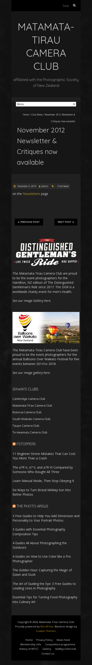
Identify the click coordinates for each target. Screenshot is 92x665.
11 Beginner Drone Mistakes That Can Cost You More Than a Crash (44, 456)
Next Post (64, 222)
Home (26, 114)
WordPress (46, 626)
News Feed (63, 640)
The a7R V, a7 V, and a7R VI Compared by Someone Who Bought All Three (43, 469)
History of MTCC (28, 648)
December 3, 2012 (26, 186)
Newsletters (31, 194)
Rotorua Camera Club (27, 412)
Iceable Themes (45, 631)
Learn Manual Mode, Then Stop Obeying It (43, 481)
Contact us (48, 653)
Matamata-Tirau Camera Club (32, 405)
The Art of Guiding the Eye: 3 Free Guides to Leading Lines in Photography (44, 586)
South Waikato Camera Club (31, 419)
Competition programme (60, 644)
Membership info (30, 644)
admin (45, 186)
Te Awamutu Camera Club (30, 432)
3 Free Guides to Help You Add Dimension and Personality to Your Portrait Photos (46, 518)
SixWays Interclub (65, 648)
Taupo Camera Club (26, 426)
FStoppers (26, 444)
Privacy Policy (44, 640)
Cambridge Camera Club (29, 399)
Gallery (46, 648)
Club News (36, 114)
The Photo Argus (32, 506)
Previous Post (30, 222)
